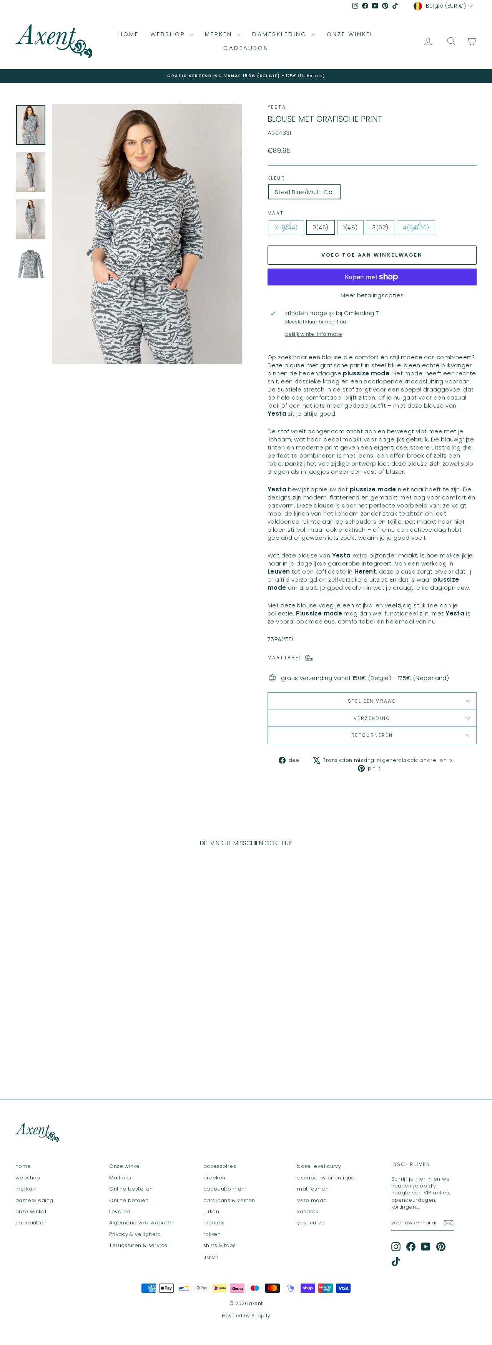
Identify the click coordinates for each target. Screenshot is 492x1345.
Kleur (276, 178)
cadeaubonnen (224, 1188)
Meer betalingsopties (372, 295)
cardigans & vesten (229, 1200)
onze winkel (350, 34)
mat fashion (313, 1188)
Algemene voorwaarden (142, 1222)
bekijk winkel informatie (313, 334)
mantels (214, 1222)
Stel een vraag (372, 701)
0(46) (320, 227)
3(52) (380, 227)
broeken (214, 1177)
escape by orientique (326, 1177)
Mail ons (120, 1177)
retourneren (372, 735)
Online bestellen (131, 1188)
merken (220, 34)
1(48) (350, 227)
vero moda (312, 1200)
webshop (169, 34)
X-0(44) (286, 227)
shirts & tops (219, 1245)
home (128, 34)
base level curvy (319, 1166)
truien (210, 1256)
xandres (308, 1211)
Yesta (277, 107)
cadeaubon (246, 48)
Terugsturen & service (138, 1245)
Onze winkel (125, 1166)
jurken (211, 1211)
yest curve (311, 1222)
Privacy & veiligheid (135, 1234)
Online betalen (128, 1200)
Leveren (119, 1211)
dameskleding (280, 34)
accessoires (219, 1166)
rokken (212, 1234)
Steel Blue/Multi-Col (304, 192)
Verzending (372, 718)
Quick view (70, 1022)
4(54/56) (416, 227)
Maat (276, 213)
